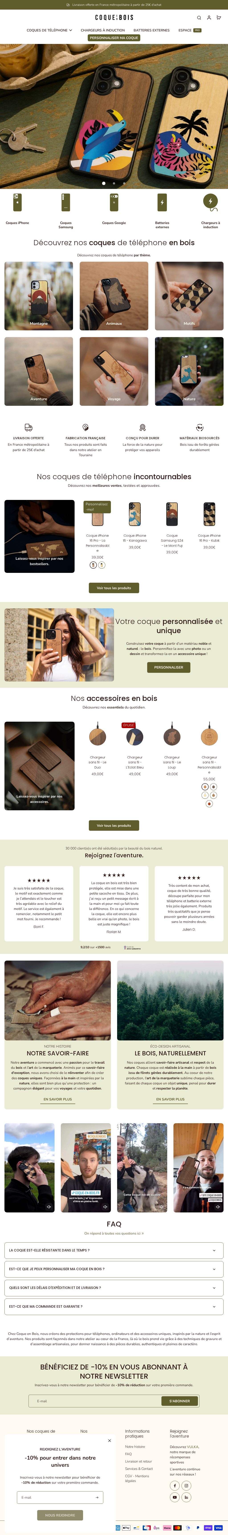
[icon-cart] (219, 17)
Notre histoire (135, 1446)
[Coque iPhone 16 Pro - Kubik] (209, 514)
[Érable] (102, 565)
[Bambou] (205, 795)
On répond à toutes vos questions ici (112, 1233)
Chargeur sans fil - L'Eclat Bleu (135, 762)
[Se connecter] (209, 17)
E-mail (42, 1401)
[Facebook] (175, 1486)
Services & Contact (139, 1468)
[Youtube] (175, 1497)
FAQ (128, 1454)
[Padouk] (209, 804)
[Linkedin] (186, 1497)
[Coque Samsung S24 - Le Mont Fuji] (172, 514)
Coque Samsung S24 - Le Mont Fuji (172, 540)
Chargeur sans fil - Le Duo (97, 762)
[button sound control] (49, 1207)
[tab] (104, 183)
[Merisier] (93, 565)
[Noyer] (213, 787)
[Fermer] (109, 1440)
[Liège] (213, 795)
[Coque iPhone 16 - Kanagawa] (135, 514)
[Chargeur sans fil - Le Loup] (172, 736)
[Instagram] (186, 1486)
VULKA (192, 1446)
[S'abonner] (97, 1498)
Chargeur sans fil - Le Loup (172, 762)
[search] (199, 17)
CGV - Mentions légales (137, 1478)
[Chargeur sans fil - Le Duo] (97, 736)
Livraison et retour (138, 1461)
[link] (60, 1515)
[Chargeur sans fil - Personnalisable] (209, 736)
